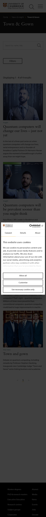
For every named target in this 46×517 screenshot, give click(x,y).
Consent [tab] (8, 233)
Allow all (23, 275)
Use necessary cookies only (23, 289)
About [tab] (37, 233)
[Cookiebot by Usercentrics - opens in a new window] (32, 226)
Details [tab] (23, 233)
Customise (23, 282)
